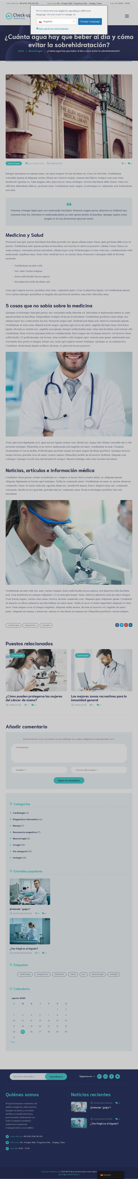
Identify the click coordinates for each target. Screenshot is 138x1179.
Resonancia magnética (25, 832)
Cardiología (17, 655)
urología (46, 625)
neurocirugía (97, 974)
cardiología (13, 625)
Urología (17, 857)
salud (73, 974)
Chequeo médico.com (51, 1171)
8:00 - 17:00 (20, 1148)
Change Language (90, 21)
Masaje (17, 825)
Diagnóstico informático (26, 819)
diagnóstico (30, 625)
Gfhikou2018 (38, 163)
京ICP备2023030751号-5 (69, 1174)
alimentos (59, 974)
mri (83, 974)
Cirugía (16, 844)
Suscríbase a (56, 1076)
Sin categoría (20, 851)
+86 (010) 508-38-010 (26, 1136)
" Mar (12, 1042)
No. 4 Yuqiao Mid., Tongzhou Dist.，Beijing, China (37, 1142)
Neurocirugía (14, 163)
